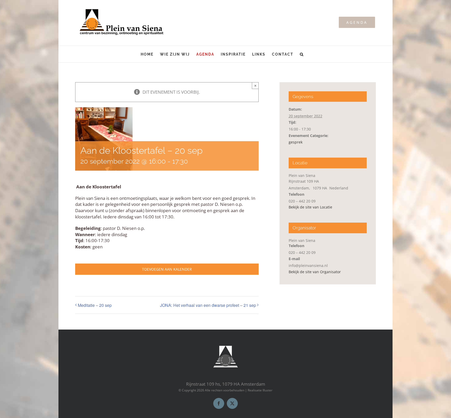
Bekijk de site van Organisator (315, 271)
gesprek (295, 142)
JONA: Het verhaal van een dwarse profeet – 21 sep (208, 305)
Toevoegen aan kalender (167, 269)
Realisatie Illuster (260, 390)
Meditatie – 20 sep (95, 305)
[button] (302, 54)
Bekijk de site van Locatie (310, 207)
